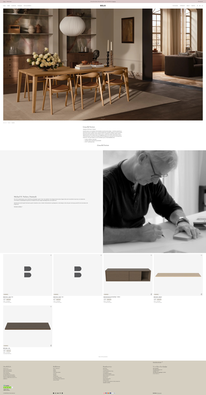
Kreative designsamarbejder (9, 376)
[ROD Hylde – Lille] (27, 329)
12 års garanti (105, 372)
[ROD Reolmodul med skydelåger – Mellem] (128, 278)
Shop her (114, 1)
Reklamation (106, 376)
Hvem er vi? (5, 368)
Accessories (55, 376)
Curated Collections (57, 377)
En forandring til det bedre (9, 374)
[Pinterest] (60, 393)
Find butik (159, 393)
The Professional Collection (59, 378)
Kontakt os (105, 377)
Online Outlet (56, 380)
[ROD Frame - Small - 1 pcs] (77, 278)
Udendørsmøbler (57, 372)
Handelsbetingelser (107, 373)
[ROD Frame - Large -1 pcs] (27, 278)
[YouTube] (57, 393)
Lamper (54, 373)
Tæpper (54, 374)
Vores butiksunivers (7, 369)
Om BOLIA (7, 367)
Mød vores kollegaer (7, 371)
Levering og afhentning (108, 371)
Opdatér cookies (106, 382)
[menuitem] (4, 5)
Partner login (9, 1)
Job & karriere (6, 372)
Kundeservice (107, 367)
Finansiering (105, 369)
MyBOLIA (5, 378)
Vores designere (6, 373)
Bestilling (105, 368)
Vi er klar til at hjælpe (160, 367)
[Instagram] (55, 393)
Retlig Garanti (106, 380)
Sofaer (54, 369)
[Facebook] (53, 393)
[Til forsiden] (103, 5)
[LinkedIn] (62, 393)
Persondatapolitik (107, 378)
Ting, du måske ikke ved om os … (10, 377)
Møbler (54, 371)
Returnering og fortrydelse (108, 374)
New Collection (56, 368)
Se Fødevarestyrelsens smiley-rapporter (111, 381)
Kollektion (56, 367)
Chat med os (155, 373)
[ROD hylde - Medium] (178, 278)
